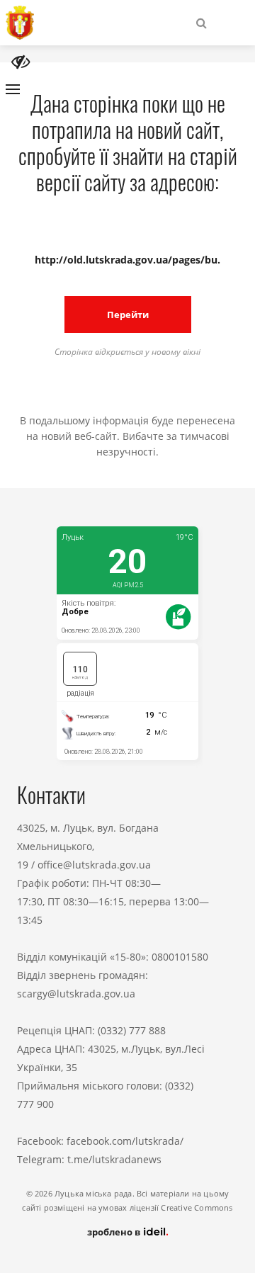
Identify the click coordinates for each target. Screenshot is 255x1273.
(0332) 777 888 (132, 1030)
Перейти (128, 314)
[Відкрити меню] (13, 89)
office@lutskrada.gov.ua (94, 864)
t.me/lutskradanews (114, 1159)
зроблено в (114, 1232)
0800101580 (180, 956)
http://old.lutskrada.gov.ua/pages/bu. (127, 259)
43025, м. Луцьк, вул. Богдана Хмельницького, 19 (88, 846)
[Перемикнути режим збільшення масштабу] (20, 62)
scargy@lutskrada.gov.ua (76, 993)
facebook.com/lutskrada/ (125, 1141)
